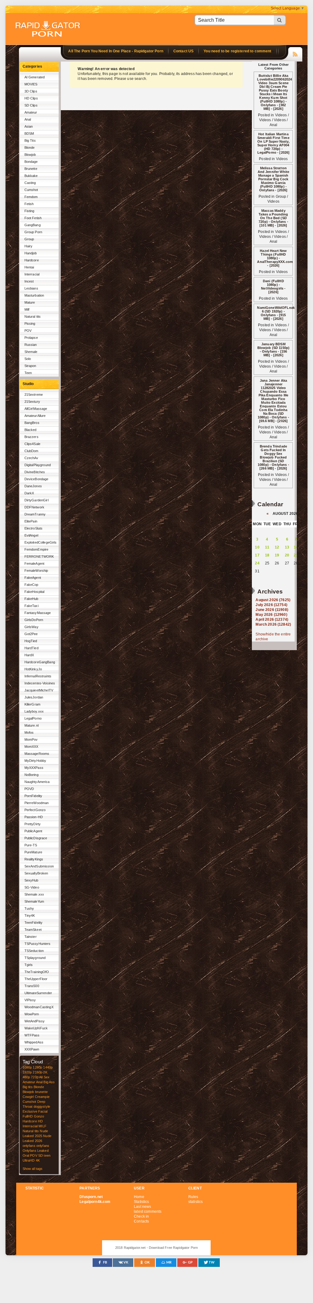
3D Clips (30, 91)
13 (287, 547)
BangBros (31, 423)
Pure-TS (30, 845)
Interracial (32, 274)
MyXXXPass (33, 767)
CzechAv (31, 458)
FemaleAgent (34, 563)
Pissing (29, 323)
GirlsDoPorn (33, 620)
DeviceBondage (36, 479)
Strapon (30, 366)
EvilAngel (31, 535)
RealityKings (33, 859)
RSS (295, 53)
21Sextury (32, 401)
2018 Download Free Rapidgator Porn (48, 29)
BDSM (29, 133)
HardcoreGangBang (39, 662)
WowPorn (31, 1014)
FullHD (28, 1116)
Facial (42, 1111)
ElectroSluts (33, 528)
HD (40, 1121)
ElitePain (30, 521)
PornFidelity (33, 796)
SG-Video (31, 887)
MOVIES (31, 84)
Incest (29, 281)
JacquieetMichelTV (38, 690)
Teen (28, 373)
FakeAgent (32, 577)
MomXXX (31, 746)
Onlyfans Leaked (36, 1150)
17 (257, 555)
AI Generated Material (34, 78)
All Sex (44, 1077)
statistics (195, 1202)
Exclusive (30, 1111)
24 (257, 563)
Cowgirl (28, 1097)
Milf (27, 309)
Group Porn (33, 232)
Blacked (30, 430)
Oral (26, 1155)
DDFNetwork (34, 507)
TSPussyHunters (37, 943)
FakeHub (31, 599)
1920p (27, 1072)
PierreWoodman (36, 803)
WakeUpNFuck (36, 1028)
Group (29, 239)
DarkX (29, 493)
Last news (142, 1206)
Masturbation (34, 295)
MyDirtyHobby (35, 760)
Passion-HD (33, 817)
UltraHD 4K (31, 1160)
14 (296, 547)
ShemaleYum (34, 901)
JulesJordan (33, 697)
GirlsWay (31, 627)
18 (267, 555)
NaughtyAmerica (37, 782)
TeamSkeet (33, 929)
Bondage (31, 161)
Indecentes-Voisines (39, 683)
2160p (37, 1072)
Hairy (28, 246)
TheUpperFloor (36, 979)
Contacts (141, 1221)
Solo (27, 359)
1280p (37, 1067)
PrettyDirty (32, 824)
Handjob (30, 253)
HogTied (30, 641)
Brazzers (31, 437)
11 (267, 547)
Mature (29, 302)
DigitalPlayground (37, 465)
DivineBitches (34, 472)
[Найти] (280, 20)
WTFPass (32, 1035)
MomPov (31, 739)
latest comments (147, 1211)
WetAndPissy (34, 1021)
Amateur (30, 112)
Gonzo (39, 1116)
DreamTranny (35, 514)
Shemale (31, 352)
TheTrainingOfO (36, 972)
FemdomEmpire (36, 549)
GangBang (32, 225)
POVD (29, 789)
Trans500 (31, 986)
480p (26, 1077)
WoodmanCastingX (38, 1007)
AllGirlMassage (35, 408)
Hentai (29, 267)
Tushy (29, 908)
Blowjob (30, 154)
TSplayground (35, 958)
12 (277, 547)
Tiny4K (29, 915)
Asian (28, 126)
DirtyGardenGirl (36, 500)
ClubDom (31, 451)
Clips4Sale (32, 444)
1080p (27, 1067)
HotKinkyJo (33, 669)
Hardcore (31, 260)
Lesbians (31, 288)
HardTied (31, 648)
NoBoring (31, 775)
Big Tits (30, 140)
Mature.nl (31, 725)
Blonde (29, 147)
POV (27, 330)
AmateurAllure (35, 415)
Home (139, 1197)
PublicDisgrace (35, 838)
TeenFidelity (33, 922)
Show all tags (33, 1168)
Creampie (42, 1097)
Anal (27, 119)
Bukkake (31, 176)
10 (257, 547)
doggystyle (42, 1106)
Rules (193, 1197)
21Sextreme (33, 394)
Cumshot (31, 190)
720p (35, 1077)
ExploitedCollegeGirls (40, 542)
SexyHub (31, 880)
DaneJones (33, 486)
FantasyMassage (37, 613)
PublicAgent (33, 831)
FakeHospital (34, 591)
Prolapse (31, 337)
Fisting (29, 211)
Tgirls (28, 965)
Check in (141, 1216)
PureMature (33, 852)
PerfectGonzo (35, 810)
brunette (41, 1092)
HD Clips (31, 98)
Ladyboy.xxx (34, 711)
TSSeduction (34, 951)
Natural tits (32, 316)
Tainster (30, 936)
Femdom (31, 197)
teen (47, 1155)
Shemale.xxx (34, 894)
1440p (48, 1067)
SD (40, 1155)
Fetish (29, 204)
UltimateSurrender (38, 993)
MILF (42, 1126)
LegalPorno (33, 718)
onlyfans (29, 1146)
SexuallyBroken (36, 873)
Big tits (28, 1087)
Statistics (141, 1202)
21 (296, 555)
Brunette (30, 168)
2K (45, 1072)
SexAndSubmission (39, 866)
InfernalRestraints (38, 676)
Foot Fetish (33, 218)
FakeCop (31, 584)
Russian (30, 344)
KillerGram (32, 704)
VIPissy (30, 1000)
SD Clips (31, 105)
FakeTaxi (31, 606)
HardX (29, 655)
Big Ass (49, 1082)
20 (287, 555)
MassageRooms (37, 753)
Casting (30, 183)
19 (277, 555)
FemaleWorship (36, 570)
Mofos (29, 732)
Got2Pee (31, 634)
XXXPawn (31, 1049)
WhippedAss (33, 1042)
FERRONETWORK (39, 556)
